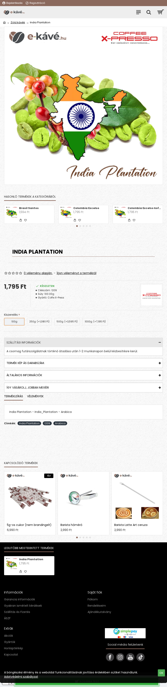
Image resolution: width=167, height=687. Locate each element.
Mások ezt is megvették (60, 463)
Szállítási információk (24, 342)
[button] (77, 226)
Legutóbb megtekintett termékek (29, 548)
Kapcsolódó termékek (21, 463)
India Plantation (29, 423)
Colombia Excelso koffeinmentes (144, 208)
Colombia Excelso (86, 208)
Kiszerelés (11, 315)
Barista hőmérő (71, 525)
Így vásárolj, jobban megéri (28, 387)
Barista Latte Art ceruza (130, 525)
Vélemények (35, 396)
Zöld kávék (18, 22)
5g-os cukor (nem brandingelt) (29, 525)
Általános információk (24, 375)
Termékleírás (13, 396)
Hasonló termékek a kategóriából (30, 197)
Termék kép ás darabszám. (26, 363)
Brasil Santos (29, 208)
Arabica (60, 423)
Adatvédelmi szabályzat (21, 677)
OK (161, 673)
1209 (47, 423)
